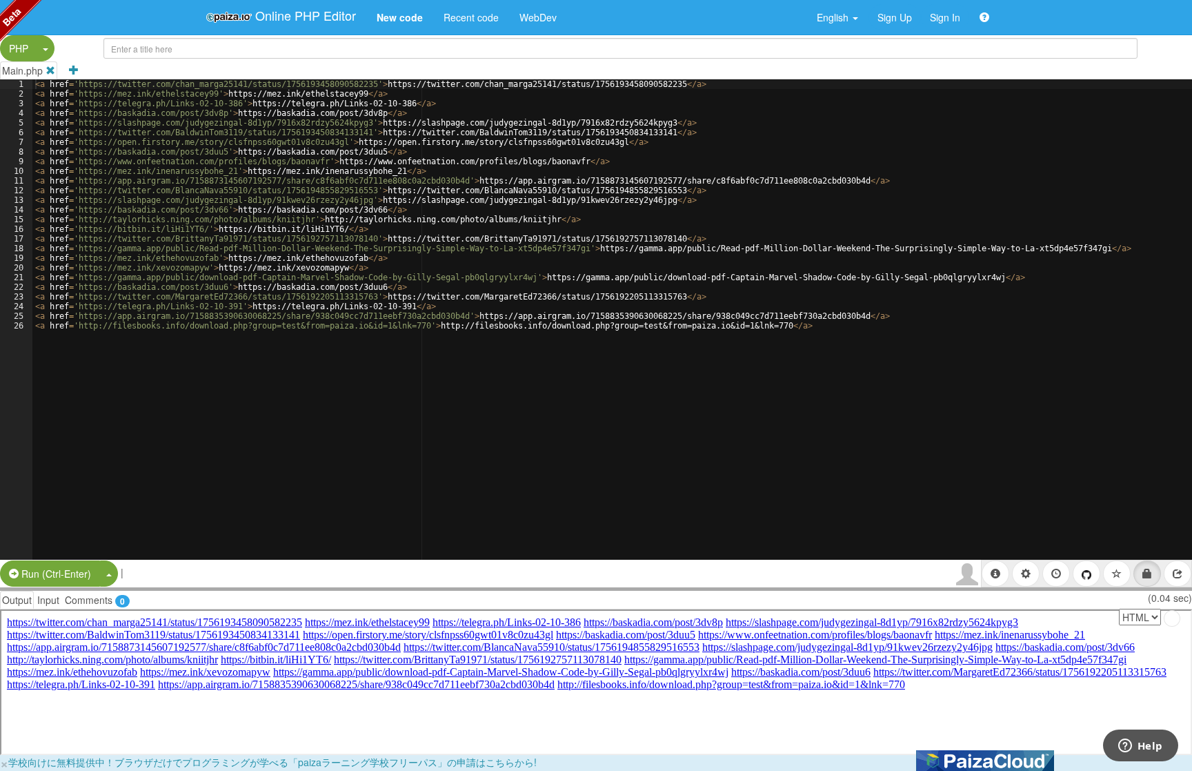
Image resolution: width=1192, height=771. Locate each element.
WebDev (538, 17)
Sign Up (894, 17)
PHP (18, 48)
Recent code (471, 17)
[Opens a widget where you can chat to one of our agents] (1140, 747)
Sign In (945, 17)
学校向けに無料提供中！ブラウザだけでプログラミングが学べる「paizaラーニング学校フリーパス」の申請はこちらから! (272, 762)
